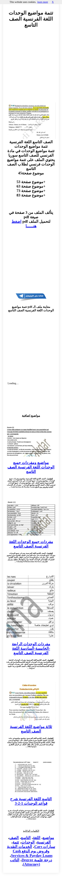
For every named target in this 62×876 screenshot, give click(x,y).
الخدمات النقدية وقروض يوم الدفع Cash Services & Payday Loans (29, 851)
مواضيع (48, 838)
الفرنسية (44, 842)
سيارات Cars (44, 847)
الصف (14, 838)
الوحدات (28, 842)
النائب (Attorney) (25, 862)
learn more (42, 2)
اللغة (36, 838)
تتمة (16, 842)
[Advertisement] (31, 68)
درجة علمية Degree (37, 860)
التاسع (26, 838)
